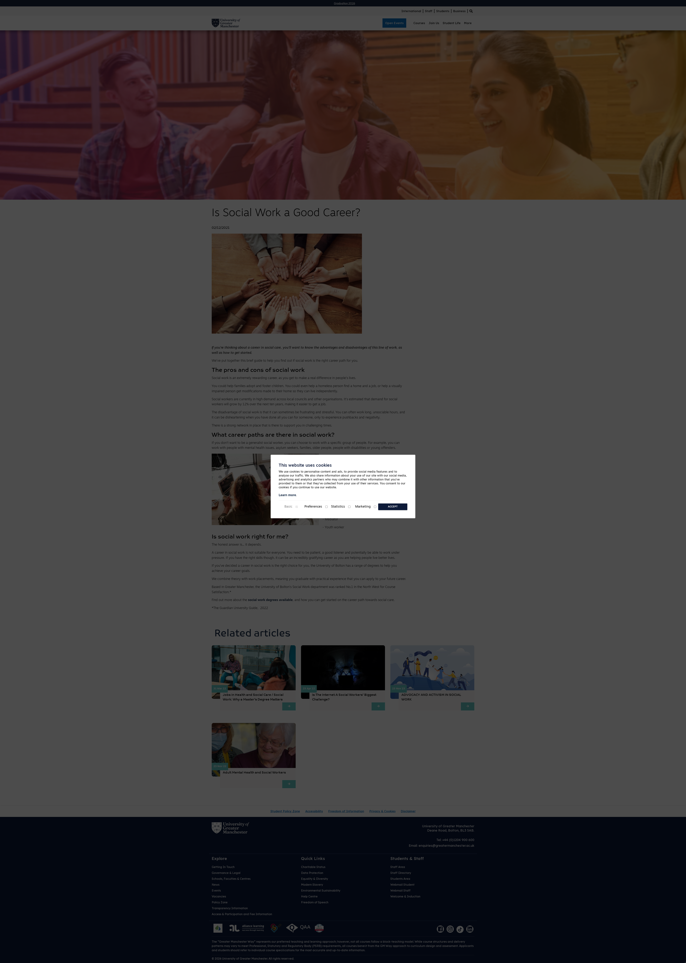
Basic (288, 506)
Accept (393, 506)
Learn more (287, 495)
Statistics (338, 506)
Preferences (313, 506)
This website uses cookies (305, 465)
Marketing (363, 506)
